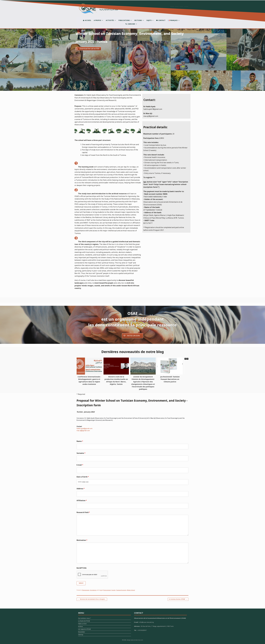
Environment (107, 590)
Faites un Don (82, 624)
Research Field (83, 512)
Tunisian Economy (121, 590)
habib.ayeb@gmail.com (84, 428)
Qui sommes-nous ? (84, 618)
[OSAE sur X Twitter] (177, 8)
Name (80, 441)
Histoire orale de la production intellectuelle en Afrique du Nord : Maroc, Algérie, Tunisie (116, 380)
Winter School (131, 590)
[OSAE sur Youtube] (186, 8)
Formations (93, 590)
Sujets (149, 20)
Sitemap (80, 635)
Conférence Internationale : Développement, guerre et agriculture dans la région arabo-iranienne (89, 380)
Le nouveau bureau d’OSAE (178, 599)
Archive (80, 627)
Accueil (88, 20)
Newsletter (81, 632)
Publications (124, 20)
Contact (161, 20)
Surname (81, 453)
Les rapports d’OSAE (84, 629)
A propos (97, 20)
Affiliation (82, 500)
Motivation (82, 540)
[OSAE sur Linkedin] (181, 8)
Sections (138, 20)
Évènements (85, 590)
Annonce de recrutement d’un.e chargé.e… (92, 599)
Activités (110, 20)
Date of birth (83, 477)
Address (81, 488)
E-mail (80, 465)
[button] (187, 359)
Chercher (131, 24)
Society (113, 590)
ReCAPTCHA (81, 568)
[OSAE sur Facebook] (172, 8)
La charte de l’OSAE (84, 621)
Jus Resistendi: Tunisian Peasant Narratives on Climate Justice (170, 379)
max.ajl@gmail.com (83, 430)
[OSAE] (97, 8)
